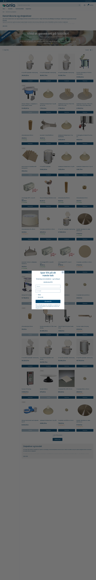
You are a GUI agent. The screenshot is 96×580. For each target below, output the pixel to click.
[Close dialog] (63, 272)
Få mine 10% (48, 301)
